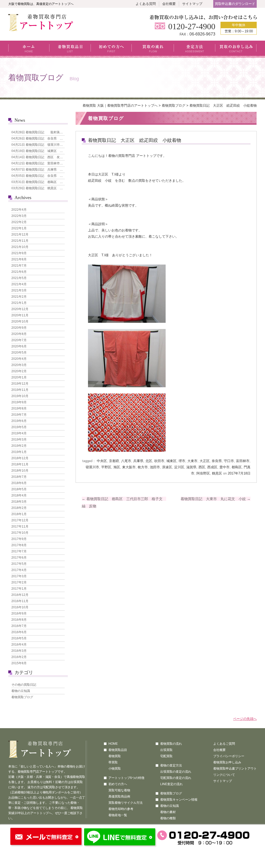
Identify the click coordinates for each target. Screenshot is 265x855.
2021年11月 (19, 241)
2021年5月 (19, 278)
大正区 (205, 461)
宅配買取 (166, 756)
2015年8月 (19, 663)
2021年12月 (19, 234)
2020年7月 (19, 340)
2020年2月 (19, 371)
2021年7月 (19, 265)
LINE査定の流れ (171, 784)
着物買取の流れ (171, 744)
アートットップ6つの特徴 (126, 778)
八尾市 (126, 461)
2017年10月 (19, 533)
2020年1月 (19, 377)
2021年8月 (19, 259)
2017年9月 (19, 539)
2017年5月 (19, 564)
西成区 (212, 467)
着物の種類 (168, 818)
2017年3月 (19, 576)
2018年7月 (19, 477)
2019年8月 (19, 408)
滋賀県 (191, 467)
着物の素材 (168, 812)
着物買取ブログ (173, 105)
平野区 (106, 467)
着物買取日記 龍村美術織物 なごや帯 (48, 132)
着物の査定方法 (171, 765)
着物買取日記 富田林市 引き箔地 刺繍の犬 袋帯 (55, 163)
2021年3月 (19, 290)
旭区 (116, 467)
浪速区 (167, 467)
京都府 (114, 461)
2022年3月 (19, 216)
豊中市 (224, 467)
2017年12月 (19, 520)
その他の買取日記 (23, 684)
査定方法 (194, 49)
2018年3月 (19, 501)
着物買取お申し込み (227, 762)
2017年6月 (19, 557)
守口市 (229, 461)
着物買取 (114, 756)
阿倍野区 (203, 473)
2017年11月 (19, 526)
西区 (201, 467)
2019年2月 (19, 446)
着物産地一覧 (117, 815)
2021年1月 (19, 303)
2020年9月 (19, 328)
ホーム (28, 49)
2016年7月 (19, 626)
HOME (113, 744)
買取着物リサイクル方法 (125, 803)
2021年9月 (19, 253)
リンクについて (224, 775)
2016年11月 (19, 601)
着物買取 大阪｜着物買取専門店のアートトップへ (120, 105)
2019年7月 (19, 414)
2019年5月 (19, 427)
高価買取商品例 (119, 796)
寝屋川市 (92, 467)
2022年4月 (19, 209)
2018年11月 (19, 464)
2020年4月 (19, 359)
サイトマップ (192, 4)
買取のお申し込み (235, 49)
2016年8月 (19, 620)
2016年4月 (19, 644)
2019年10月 (19, 396)
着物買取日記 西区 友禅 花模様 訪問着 (49, 157)
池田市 (155, 467)
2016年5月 (19, 638)
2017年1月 (19, 588)
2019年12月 (19, 383)
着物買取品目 (70, 49)
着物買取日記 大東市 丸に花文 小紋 (216, 499)
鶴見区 (217, 473)
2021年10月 (19, 247)
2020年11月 (19, 315)
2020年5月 (19, 352)
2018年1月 (19, 514)
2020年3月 (19, 365)
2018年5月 (19, 489)
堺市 (182, 461)
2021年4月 (19, 284)
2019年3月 (19, 439)
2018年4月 (19, 495)
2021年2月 (19, 296)
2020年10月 (19, 321)
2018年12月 (19, 458)
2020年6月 (19, 346)
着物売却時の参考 (120, 809)
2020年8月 (19, 334)
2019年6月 (19, 421)
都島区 (237, 467)
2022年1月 (19, 228)
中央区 (102, 461)
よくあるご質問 (224, 744)
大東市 (192, 461)
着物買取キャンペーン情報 (178, 799)
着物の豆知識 (20, 691)
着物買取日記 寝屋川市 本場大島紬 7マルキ (52, 145)
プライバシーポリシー (228, 756)
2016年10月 (19, 607)
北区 (148, 461)
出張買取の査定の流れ (175, 771)
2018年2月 (19, 508)
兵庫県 (138, 461)
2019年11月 (19, 390)
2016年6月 (19, 632)
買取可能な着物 (119, 790)
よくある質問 (146, 4)
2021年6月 (19, 272)
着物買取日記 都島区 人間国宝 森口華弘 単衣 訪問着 (60, 182)
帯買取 (113, 762)
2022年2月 (19, 222)
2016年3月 (19, 651)
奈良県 (217, 461)
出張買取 (166, 750)
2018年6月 (19, 483)
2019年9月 (19, 402)
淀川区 (179, 467)
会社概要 (169, 4)
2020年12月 (19, 309)
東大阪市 (129, 467)
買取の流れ (153, 49)
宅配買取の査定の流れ (175, 778)
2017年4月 (19, 570)
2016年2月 (19, 657)
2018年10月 (19, 470)
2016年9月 (19, 613)
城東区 (171, 461)
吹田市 (159, 461)
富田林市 (242, 461)
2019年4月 (19, 433)
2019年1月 (19, 452)
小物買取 (114, 768)
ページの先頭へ (245, 719)
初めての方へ (111, 49)
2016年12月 (19, 595)
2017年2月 (19, 582)
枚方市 (143, 467)
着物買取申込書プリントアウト (235, 768)
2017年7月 (19, 551)
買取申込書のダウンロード (235, 4)
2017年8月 (19, 545)
